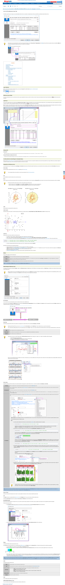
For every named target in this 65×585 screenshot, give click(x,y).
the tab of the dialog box (20, 247)
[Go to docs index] (8, 6)
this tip (18, 169)
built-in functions (25, 387)
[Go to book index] (10, 6)
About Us (32, 3)
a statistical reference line (11, 160)
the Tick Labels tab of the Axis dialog (26, 237)
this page (33, 8)
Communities (26, 3)
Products (5, 3)
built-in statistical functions (28, 394)
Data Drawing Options (31, 172)
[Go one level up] (13, 6)
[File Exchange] (64, 177)
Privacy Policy (7, 584)
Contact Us (38, 3)
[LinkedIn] (64, 173)
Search (60, 6)
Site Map (4, 584)
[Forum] (64, 175)
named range (25, 169)
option (22, 545)
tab (29, 433)
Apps (10, 3)
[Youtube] (64, 178)
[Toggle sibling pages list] (15, 6)
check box (17, 497)
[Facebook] (64, 171)
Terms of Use (10, 584)
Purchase (15, 3)
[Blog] (64, 174)
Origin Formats (47, 238)
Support (20, 3)
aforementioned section (36, 566)
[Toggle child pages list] (17, 6)
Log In (61, 0)
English (4, 6)
